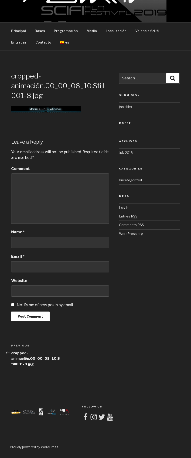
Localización (116, 31)
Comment (20, 168)
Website (19, 280)
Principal (18, 31)
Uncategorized (130, 180)
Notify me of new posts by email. (45, 305)
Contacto (43, 42)
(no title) (125, 107)
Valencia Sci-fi (147, 31)
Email (17, 256)
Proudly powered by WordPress (34, 447)
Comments (131, 225)
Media (92, 31)
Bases (40, 31)
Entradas (19, 42)
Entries (128, 216)
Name (18, 232)
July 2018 (126, 153)
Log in (124, 208)
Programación (66, 31)
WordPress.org (131, 234)
